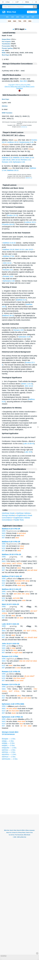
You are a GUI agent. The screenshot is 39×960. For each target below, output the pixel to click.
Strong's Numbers (8, 515)
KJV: (3, 535)
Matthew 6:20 (7, 542)
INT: (3, 538)
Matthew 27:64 (8, 256)
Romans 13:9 (7, 162)
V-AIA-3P (17, 589)
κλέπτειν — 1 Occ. (9, 750)
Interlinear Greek (8, 513)
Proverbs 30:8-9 (8, 224)
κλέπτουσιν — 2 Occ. (10, 759)
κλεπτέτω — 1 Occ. (9, 754)
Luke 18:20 (6, 160)
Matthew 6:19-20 (9, 243)
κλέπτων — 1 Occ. (9, 757)
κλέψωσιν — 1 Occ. (9, 748)
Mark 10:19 (29, 157)
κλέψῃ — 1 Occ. (8, 741)
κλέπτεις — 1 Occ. (9, 752)
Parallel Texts (19, 520)
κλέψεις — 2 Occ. (8, 745)
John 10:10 (15, 160)
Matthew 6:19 (7, 157)
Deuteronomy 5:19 (26, 142)
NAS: (4, 533)
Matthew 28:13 (12, 170)
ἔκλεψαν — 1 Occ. (9, 739)
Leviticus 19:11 (12, 142)
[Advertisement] (19, 802)
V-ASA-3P (18, 576)
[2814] (36, 431)
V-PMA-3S (19, 717)
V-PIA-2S (16, 672)
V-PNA (15, 656)
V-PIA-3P (16, 529)
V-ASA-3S (15, 644)
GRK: (4, 531)
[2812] (2, 431)
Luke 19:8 (28, 452)
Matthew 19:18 (18, 157)
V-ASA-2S (15, 604)
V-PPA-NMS (19, 704)
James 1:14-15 (26, 384)
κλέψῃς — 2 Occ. (8, 743)
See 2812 (23, 81)
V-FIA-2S (17, 554)
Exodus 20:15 (12, 215)
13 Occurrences (8, 734)
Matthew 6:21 (21, 300)
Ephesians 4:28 (19, 162)
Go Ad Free (3, 955)
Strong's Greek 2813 (10, 732)
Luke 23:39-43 (28, 443)
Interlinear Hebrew (23, 513)
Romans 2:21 (26, 160)
